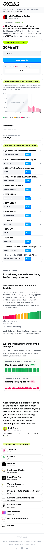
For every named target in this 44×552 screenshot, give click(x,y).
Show (27, 154)
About (5, 541)
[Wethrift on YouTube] (27, 548)
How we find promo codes (32, 541)
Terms (33, 544)
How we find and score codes (14, 434)
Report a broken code (16, 544)
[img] (22, 103)
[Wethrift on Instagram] (22, 548)
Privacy (27, 544)
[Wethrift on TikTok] (17, 548)
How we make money (16, 11)
